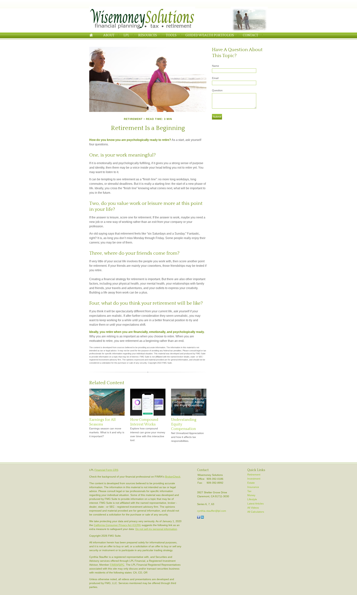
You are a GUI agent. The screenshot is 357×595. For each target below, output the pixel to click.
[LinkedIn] (202, 517)
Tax (249, 491)
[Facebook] (198, 517)
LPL (126, 35)
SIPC (121, 564)
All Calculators (255, 511)
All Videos (253, 507)
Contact (250, 35)
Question (217, 90)
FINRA (114, 564)
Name (215, 65)
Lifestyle (252, 499)
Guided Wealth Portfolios (209, 35)
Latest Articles (255, 503)
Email (215, 78)
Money (251, 495)
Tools (171, 35)
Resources (147, 35)
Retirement (253, 474)
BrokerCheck (172, 476)
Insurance (253, 487)
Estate (251, 482)
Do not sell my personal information (156, 529)
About (109, 35)
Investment (253, 478)
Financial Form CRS (106, 469)
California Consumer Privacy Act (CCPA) (117, 525)
